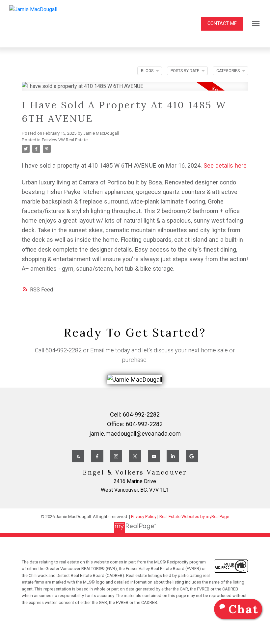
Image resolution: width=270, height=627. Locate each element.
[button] (222, 24)
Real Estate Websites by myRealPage (194, 516)
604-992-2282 (63, 350)
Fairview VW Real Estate (65, 139)
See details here (225, 165)
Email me (102, 350)
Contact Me (222, 23)
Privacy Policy (143, 516)
